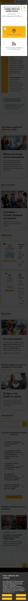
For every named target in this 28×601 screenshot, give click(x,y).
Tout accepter (7, 595)
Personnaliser (7, 598)
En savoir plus (21, 598)
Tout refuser (21, 595)
